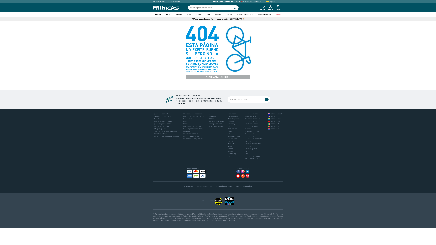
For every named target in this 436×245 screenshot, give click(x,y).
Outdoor (218, 14)
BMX (208, 14)
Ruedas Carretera (251, 126)
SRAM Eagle (233, 154)
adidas (231, 151)
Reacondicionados (264, 14)
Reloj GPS (248, 146)
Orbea (230, 149)
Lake (230, 131)
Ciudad (199, 14)
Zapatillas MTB (250, 121)
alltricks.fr (275, 116)
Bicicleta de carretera (252, 144)
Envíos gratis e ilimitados (236, 1)
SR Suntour (232, 139)
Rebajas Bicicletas (216, 121)
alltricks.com (276, 119)
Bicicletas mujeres (251, 131)
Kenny (230, 141)
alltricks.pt (275, 126)
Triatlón (229, 14)
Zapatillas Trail (250, 136)
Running (158, 14)
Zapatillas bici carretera (253, 139)
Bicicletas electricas (252, 124)
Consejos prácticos (191, 136)
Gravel (189, 14)
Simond (231, 126)
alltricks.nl (275, 129)
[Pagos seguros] (196, 174)
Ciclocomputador (251, 159)
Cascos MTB (249, 134)
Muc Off (231, 144)
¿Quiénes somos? (161, 114)
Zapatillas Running (251, 114)
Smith (230, 134)
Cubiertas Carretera (252, 119)
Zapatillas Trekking (252, 156)
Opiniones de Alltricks (192, 126)
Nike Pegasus (233, 119)
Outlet (278, 14)
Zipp (230, 146)
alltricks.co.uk (276, 114)
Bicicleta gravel (250, 149)
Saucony (231, 124)
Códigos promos (215, 124)
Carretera (178, 14)
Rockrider (232, 114)
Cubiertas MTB (250, 116)
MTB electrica (249, 141)
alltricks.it (275, 124)
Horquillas (248, 129)
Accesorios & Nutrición (245, 14)
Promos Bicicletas (216, 126)
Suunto (231, 121)
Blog (211, 114)
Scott (230, 156)
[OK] (267, 99)
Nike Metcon (233, 116)
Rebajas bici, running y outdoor (166, 136)
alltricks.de (275, 121)
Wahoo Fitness (234, 136)
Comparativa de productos (193, 139)
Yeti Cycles (232, 129)
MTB (168, 14)
